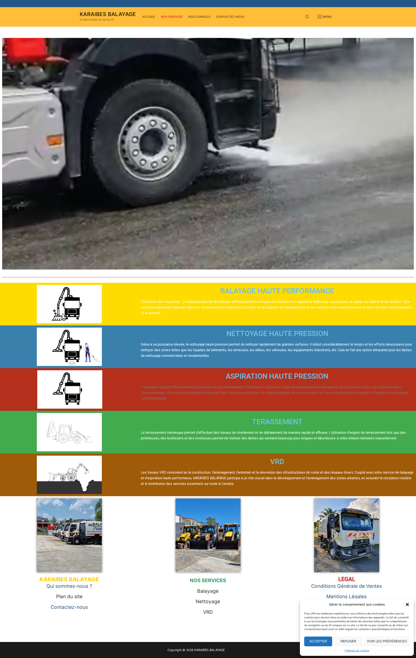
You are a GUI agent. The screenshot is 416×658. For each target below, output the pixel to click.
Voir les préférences (387, 641)
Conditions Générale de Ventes (346, 586)
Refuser (348, 641)
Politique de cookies (357, 650)
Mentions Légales (346, 596)
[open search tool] (307, 17)
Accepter (318, 641)
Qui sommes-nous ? (69, 586)
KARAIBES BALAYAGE (108, 14)
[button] (407, 604)
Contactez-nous (69, 607)
